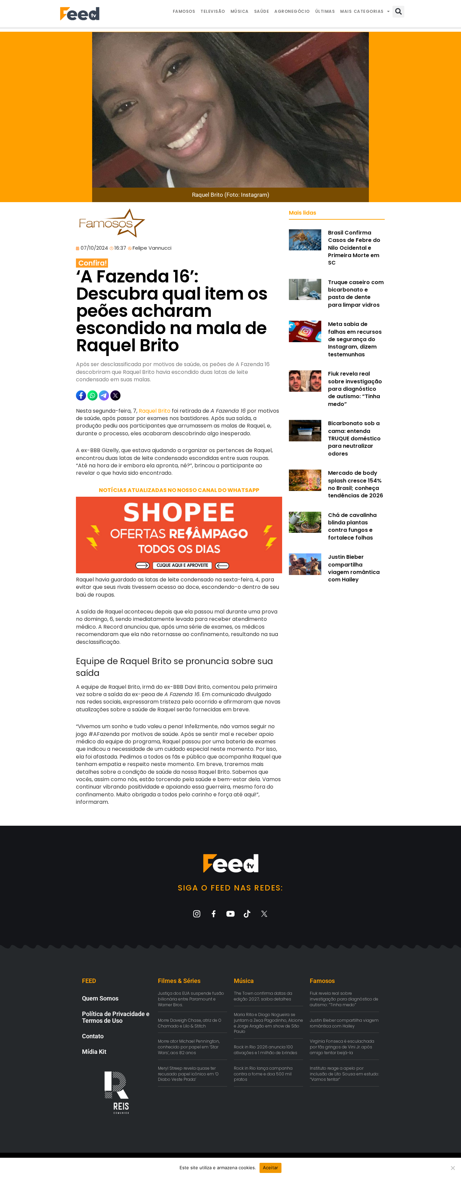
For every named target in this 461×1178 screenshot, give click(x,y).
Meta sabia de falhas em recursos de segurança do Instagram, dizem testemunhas (355, 339)
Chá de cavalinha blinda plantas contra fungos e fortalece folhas (352, 526)
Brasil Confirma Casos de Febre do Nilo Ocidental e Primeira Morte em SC (354, 248)
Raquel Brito (154, 411)
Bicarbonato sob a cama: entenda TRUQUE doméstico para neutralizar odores (354, 438)
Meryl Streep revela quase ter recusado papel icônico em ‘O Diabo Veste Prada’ (188, 1074)
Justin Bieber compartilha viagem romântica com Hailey (354, 568)
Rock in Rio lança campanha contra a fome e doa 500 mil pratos (263, 1074)
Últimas (325, 11)
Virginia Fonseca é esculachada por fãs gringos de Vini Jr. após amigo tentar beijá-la (342, 1047)
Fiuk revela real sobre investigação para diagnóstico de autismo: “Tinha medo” (355, 389)
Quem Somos (100, 998)
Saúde (261, 11)
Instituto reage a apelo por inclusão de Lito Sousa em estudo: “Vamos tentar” (344, 1074)
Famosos (184, 11)
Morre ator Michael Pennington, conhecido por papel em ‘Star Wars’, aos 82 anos (189, 1047)
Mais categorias (362, 11)
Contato (93, 1036)
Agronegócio (292, 11)
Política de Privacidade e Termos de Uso (116, 1017)
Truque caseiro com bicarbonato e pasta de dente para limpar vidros (356, 293)
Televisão (212, 11)
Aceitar (270, 1167)
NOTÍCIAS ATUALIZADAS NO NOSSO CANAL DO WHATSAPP (179, 490)
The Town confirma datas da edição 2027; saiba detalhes (263, 996)
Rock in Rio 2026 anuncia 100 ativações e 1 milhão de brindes (265, 1050)
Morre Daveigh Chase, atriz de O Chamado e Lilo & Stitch (189, 1023)
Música (240, 11)
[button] (398, 12)
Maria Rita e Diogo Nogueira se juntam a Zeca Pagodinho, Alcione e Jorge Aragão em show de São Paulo (268, 1023)
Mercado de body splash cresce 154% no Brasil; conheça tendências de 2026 (355, 484)
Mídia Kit (94, 1051)
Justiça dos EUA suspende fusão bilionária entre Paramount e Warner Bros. (191, 999)
